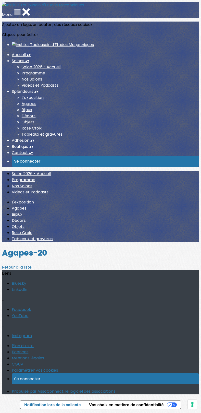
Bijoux (27, 110)
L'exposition (33, 97)
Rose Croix (32, 128)
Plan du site (23, 346)
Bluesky (19, 283)
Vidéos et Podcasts (40, 85)
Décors (29, 116)
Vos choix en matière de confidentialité (126, 404)
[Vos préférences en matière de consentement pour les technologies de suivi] (192, 404)
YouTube (20, 316)
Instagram (22, 336)
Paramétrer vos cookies (35, 370)
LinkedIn (19, 289)
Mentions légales (28, 358)
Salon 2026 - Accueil (41, 67)
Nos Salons (32, 79)
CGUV (17, 364)
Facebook (21, 309)
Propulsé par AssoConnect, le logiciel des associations (63, 391)
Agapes (29, 103)
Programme (33, 73)
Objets (28, 122)
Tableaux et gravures (42, 134)
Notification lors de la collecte (52, 404)
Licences (20, 352)
